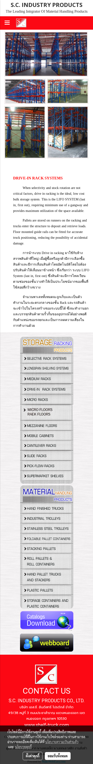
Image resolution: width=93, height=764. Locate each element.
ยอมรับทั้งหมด (58, 756)
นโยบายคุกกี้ (23, 747)
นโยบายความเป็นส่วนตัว (61, 742)
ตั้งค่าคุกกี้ (32, 756)
